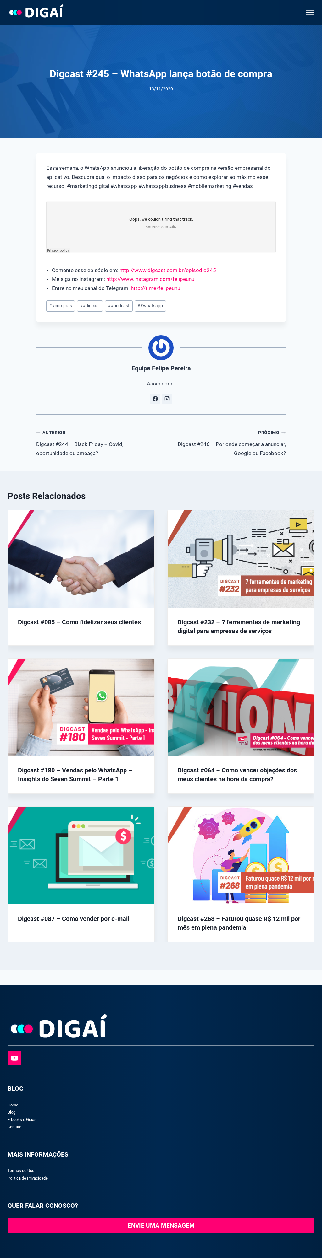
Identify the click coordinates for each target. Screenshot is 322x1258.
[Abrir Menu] (308, 12)
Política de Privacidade (28, 1178)
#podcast (119, 305)
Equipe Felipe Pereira (161, 368)
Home (13, 1105)
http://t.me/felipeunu (155, 288)
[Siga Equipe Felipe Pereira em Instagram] (167, 399)
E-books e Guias (22, 1119)
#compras (60, 305)
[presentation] (81, 559)
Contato (14, 1127)
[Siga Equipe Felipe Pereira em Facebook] (155, 399)
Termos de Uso (21, 1170)
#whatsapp (150, 305)
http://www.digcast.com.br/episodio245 (167, 270)
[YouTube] (14, 1058)
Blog (11, 1112)
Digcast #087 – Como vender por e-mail (73, 918)
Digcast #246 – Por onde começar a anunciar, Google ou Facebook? (232, 443)
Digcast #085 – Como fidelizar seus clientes (79, 622)
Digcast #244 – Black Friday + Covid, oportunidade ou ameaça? (79, 443)
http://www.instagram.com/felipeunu (150, 279)
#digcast (90, 305)
